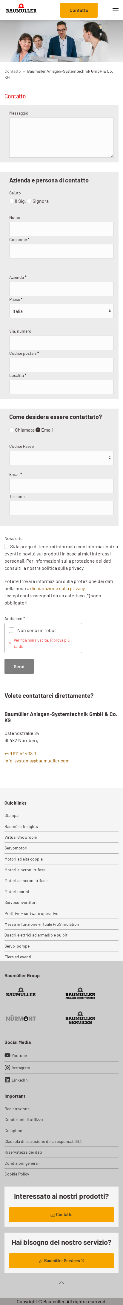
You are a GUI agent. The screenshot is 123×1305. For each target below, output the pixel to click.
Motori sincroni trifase (24, 869)
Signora (40, 201)
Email (46, 430)
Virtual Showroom (20, 837)
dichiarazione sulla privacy (57, 588)
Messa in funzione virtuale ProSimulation (41, 924)
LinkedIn (20, 1079)
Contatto (79, 10)
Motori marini (16, 891)
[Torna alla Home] (21, 10)
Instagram (21, 1067)
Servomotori (15, 847)
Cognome (19, 239)
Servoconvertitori (20, 902)
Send (19, 666)
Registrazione (17, 1108)
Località (18, 375)
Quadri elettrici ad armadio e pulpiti (36, 934)
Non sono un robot (36, 630)
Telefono (17, 496)
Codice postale (24, 353)
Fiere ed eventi (17, 956)
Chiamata (24, 430)
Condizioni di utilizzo (23, 1119)
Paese (16, 299)
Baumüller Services (62, 1260)
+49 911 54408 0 (20, 753)
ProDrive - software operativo (31, 913)
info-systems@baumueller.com (37, 760)
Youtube (19, 1055)
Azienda (18, 277)
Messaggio (18, 112)
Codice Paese (21, 446)
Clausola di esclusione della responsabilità (43, 1141)
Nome (14, 217)
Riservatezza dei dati (23, 1152)
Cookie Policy (16, 1173)
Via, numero (20, 331)
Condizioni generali (22, 1163)
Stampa (11, 815)
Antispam (14, 618)
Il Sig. (20, 201)
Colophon (13, 1130)
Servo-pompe (17, 945)
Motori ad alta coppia (23, 858)
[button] (116, 10)
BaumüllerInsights (21, 826)
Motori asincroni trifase (25, 880)
